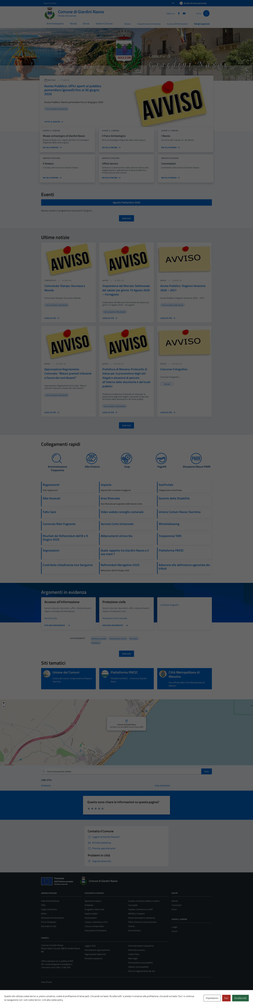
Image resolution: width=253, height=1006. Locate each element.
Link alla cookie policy (52, 1000)
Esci (226, 998)
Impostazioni (212, 998)
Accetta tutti (240, 998)
